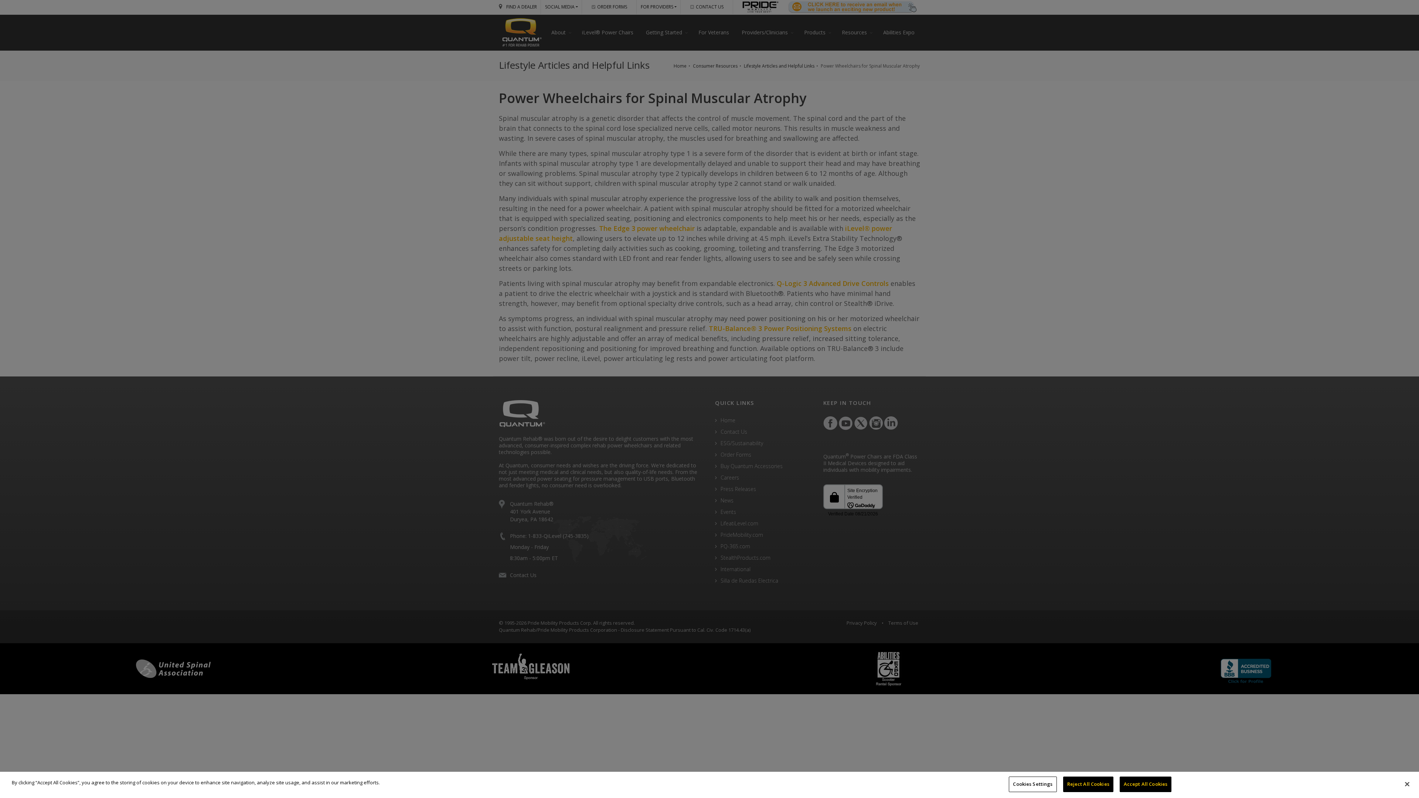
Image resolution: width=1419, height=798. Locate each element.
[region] (709, 785)
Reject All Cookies (1088, 784)
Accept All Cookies (1145, 784)
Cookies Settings (1032, 784)
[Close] (1407, 784)
